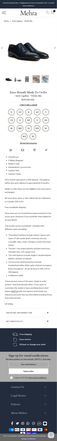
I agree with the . (30, 377)
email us (14, 291)
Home (6, 21)
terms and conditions (37, 377)
